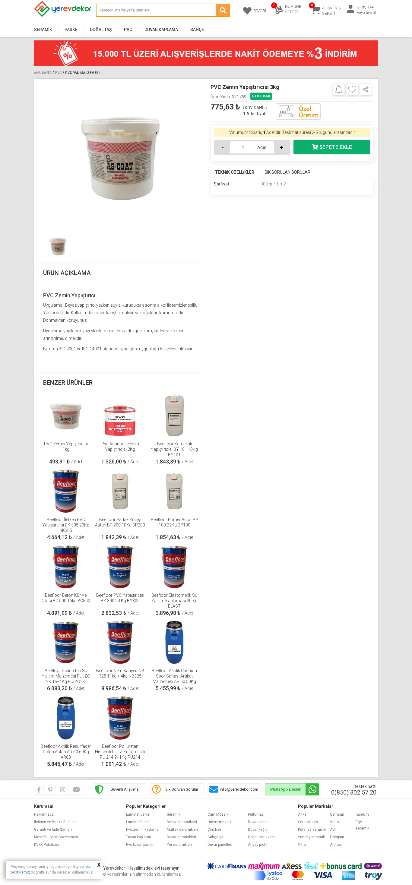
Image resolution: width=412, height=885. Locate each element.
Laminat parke (138, 814)
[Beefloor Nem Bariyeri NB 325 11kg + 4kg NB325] (120, 642)
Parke (71, 29)
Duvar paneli (258, 822)
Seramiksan (308, 822)
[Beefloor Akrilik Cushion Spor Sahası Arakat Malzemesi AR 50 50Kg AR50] (174, 642)
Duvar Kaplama (161, 29)
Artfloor (336, 844)
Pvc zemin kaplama (142, 829)
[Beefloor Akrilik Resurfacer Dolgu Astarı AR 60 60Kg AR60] (65, 718)
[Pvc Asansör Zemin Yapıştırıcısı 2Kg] (120, 415)
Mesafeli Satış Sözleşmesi (56, 837)
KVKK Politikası (46, 844)
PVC (128, 29)
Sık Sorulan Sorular (181, 789)
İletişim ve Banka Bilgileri (55, 822)
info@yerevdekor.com (239, 789)
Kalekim (362, 814)
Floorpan (337, 837)
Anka (302, 814)
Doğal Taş (101, 29)
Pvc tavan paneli (139, 844)
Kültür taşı (256, 814)
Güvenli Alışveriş (124, 789)
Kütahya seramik (312, 829)
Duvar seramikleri (181, 837)
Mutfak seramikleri (182, 829)
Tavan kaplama (138, 837)
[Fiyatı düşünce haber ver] (338, 89)
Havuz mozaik (219, 822)
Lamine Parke (137, 822)
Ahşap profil (257, 844)
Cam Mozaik (218, 814)
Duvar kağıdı (258, 829)
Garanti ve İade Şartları (53, 829)
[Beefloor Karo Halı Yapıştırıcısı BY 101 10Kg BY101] (174, 415)
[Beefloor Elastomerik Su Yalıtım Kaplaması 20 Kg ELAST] (174, 566)
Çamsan (337, 814)
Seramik (43, 29)
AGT (333, 829)
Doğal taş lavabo (261, 837)
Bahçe (197, 29)
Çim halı (214, 829)
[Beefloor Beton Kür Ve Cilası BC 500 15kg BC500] (65, 566)
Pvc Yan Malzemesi (82, 73)
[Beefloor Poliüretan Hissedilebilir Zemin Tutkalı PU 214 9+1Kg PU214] (120, 718)
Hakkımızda (44, 814)
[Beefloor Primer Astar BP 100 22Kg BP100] (174, 491)
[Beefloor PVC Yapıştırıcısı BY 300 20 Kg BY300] (120, 566)
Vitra (302, 844)
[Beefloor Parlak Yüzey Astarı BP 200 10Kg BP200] (120, 491)
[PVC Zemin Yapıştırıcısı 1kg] (65, 415)
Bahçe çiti (216, 837)
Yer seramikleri (179, 844)
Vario (334, 822)
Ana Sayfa (43, 73)
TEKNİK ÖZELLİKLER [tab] (234, 172)
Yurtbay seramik (311, 837)
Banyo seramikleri (182, 822)
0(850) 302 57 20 (353, 792)
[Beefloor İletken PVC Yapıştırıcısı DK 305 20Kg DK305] (65, 491)
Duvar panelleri (220, 844)
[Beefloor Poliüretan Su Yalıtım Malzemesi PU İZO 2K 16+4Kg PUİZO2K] (65, 642)
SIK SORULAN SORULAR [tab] (287, 172)
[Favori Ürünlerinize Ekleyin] (352, 89)
